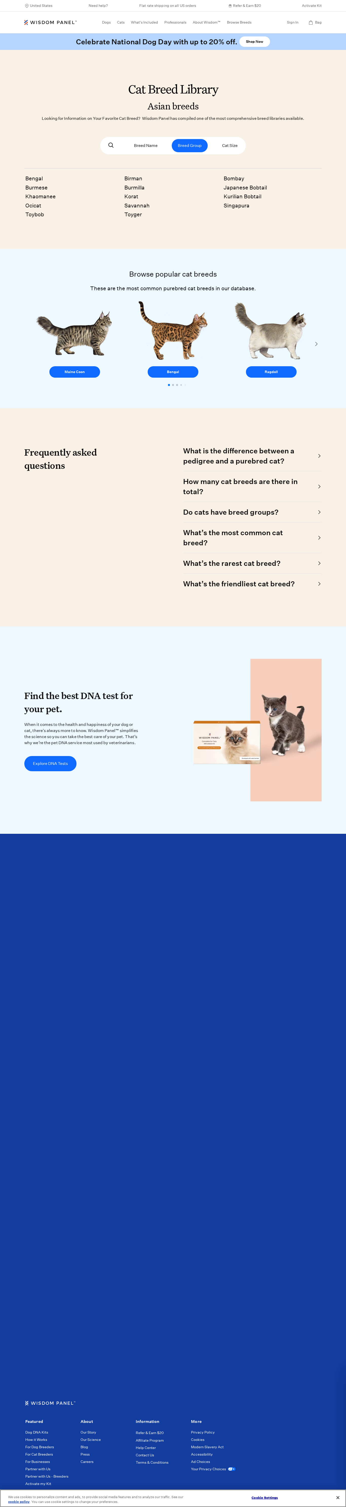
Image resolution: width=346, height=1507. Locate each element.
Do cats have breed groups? (230, 512)
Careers (87, 1461)
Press (85, 1454)
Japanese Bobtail (245, 187)
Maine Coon (75, 372)
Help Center (146, 1447)
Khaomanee (40, 196)
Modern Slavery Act (207, 1447)
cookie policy (19, 1502)
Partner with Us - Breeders (46, 1476)
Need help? (98, 5)
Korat (131, 196)
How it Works (36, 1439)
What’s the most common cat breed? (233, 537)
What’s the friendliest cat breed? (239, 583)
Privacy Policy (203, 1432)
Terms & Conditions (152, 1462)
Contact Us (145, 1455)
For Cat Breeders (39, 1454)
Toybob (34, 214)
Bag (318, 22)
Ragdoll (271, 372)
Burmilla (134, 187)
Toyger (133, 214)
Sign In (292, 22)
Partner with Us (37, 1469)
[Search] (111, 145)
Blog (84, 1447)
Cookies (197, 1439)
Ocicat (33, 205)
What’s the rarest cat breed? (231, 563)
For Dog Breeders (39, 1447)
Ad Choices (200, 1461)
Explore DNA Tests (50, 763)
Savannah (137, 205)
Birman (133, 178)
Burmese (36, 187)
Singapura (236, 205)
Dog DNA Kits (36, 1432)
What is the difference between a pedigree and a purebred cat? (238, 456)
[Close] (337, 1497)
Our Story (88, 1432)
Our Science (91, 1439)
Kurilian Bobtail (242, 196)
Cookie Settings (265, 1498)
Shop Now (254, 41)
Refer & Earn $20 (247, 5)
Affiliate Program (150, 1440)
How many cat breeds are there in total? (240, 486)
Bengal (34, 178)
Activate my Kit (38, 1483)
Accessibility (202, 1454)
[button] (169, 385)
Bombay (234, 178)
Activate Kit (312, 5)
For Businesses (37, 1461)
